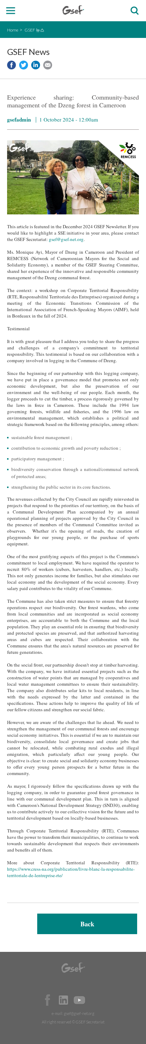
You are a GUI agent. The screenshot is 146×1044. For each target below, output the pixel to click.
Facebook (47, 1000)
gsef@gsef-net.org (66, 239)
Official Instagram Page (95, 1000)
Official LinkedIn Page (63, 1000)
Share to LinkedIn (35, 65)
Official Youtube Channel (79, 1000)
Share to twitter (23, 65)
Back (87, 923)
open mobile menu (11, 11)
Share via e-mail (47, 65)
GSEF (73, 10)
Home (12, 30)
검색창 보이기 (134, 11)
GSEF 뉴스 (34, 30)
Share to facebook (11, 65)
